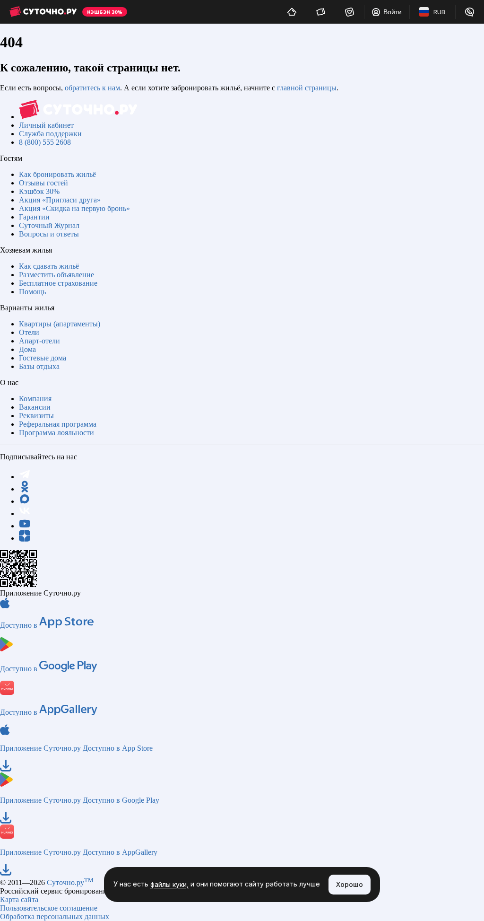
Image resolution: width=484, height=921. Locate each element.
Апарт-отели (39, 341)
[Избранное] (349, 12)
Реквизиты (36, 416)
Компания (35, 399)
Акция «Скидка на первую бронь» (74, 208)
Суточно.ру (70, 882)
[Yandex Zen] (24, 538)
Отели (29, 332)
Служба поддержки (50, 134)
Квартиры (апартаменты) (59, 324)
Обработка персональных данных (54, 916)
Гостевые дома (42, 358)
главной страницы (307, 88)
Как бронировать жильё (57, 174)
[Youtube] (24, 526)
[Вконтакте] (24, 513)
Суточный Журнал (49, 225)
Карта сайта (19, 899)
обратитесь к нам (92, 88)
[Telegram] (24, 477)
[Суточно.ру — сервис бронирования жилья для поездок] (43, 12)
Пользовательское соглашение (48, 908)
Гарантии (34, 217)
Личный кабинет (46, 125)
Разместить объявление (56, 275)
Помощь (32, 292)
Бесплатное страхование (58, 283)
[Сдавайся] (291, 12)
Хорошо (349, 884)
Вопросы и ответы (49, 234)
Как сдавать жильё (49, 266)
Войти (392, 12)
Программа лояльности (56, 433)
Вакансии (35, 407)
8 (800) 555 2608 (45, 142)
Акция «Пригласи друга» (60, 200)
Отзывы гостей (43, 183)
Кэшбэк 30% (39, 191)
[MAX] (24, 501)
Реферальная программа (57, 424)
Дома (27, 349)
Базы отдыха (39, 366)
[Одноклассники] (24, 489)
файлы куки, (169, 885)
